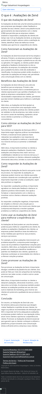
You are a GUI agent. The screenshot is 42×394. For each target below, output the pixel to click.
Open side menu (8, 9)
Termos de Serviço (10, 361)
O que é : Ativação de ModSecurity (30, 341)
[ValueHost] (15, 5)
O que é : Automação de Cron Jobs (12, 341)
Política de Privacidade (26, 361)
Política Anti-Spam (9, 363)
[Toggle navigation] (33, 5)
